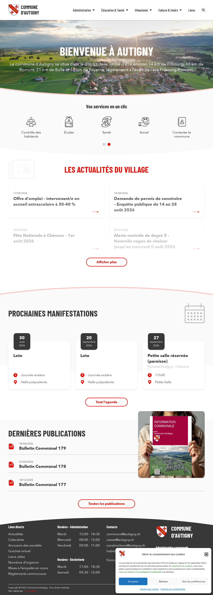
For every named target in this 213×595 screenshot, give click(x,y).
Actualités (15, 534)
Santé (106, 132)
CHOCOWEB (30, 591)
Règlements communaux (27, 574)
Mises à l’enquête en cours (28, 568)
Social (144, 132)
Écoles (69, 132)
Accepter (133, 581)
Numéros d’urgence (23, 562)
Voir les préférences (193, 581)
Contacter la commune (182, 134)
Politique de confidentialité (172, 589)
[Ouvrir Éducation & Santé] (127, 10)
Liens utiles (16, 557)
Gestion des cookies (149, 589)
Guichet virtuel (19, 551)
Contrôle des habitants (31, 134)
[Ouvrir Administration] (93, 10)
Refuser (163, 581)
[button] (206, 554)
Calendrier (16, 540)
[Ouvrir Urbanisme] (150, 10)
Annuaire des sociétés (25, 546)
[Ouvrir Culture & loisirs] (180, 10)
